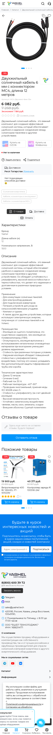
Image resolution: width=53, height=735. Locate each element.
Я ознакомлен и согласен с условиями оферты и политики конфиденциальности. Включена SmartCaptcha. (27, 557)
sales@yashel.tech (14, 607)
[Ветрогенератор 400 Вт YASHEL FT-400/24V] (13, 467)
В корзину (13, 502)
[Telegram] (4, 663)
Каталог (15, 10)
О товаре (18, 211)
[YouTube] (12, 663)
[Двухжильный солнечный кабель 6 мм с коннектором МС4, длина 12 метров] (26, 38)
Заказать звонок (12, 590)
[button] (23, 68)
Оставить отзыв (26, 437)
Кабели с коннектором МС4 (16, 201)
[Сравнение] (43, 15)
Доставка (39, 211)
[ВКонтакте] (20, 663)
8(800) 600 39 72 (13, 582)
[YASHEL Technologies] (14, 3)
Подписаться (41, 549)
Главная (5, 10)
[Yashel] (45, 80)
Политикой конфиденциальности (23, 704)
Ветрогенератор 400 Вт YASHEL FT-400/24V (12, 490)
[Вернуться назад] (3, 15)
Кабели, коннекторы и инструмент (19, 196)
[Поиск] (43, 3)
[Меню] (3, 3)
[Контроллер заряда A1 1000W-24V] (39, 467)
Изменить (28, 171)
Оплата (29, 218)
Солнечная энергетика (14, 191)
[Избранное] (49, 15)
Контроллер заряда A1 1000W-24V (39, 489)
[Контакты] (49, 3)
